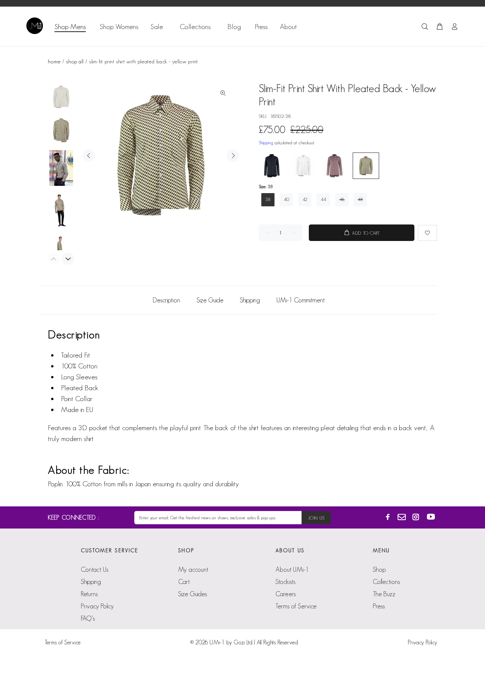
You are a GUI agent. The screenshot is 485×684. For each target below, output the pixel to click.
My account (193, 569)
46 (342, 199)
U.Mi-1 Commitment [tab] (300, 300)
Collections (386, 581)
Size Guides (192, 594)
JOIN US (316, 518)
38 (268, 199)
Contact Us (94, 569)
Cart (184, 581)
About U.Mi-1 (292, 569)
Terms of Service (295, 606)
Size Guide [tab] (210, 300)
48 (360, 199)
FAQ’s (88, 618)
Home (54, 61)
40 (286, 199)
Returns (89, 594)
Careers (285, 594)
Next (233, 155)
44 (323, 199)
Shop (379, 569)
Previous (88, 155)
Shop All (74, 61)
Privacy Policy (97, 606)
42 (305, 199)
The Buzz (384, 594)
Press (379, 606)
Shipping (266, 142)
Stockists (285, 581)
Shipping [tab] (250, 300)
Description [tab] (166, 300)
